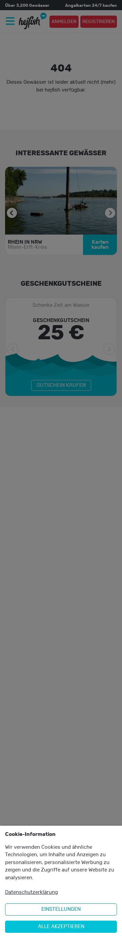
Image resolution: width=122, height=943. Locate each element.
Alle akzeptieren (61, 926)
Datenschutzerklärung (31, 892)
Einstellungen (61, 909)
